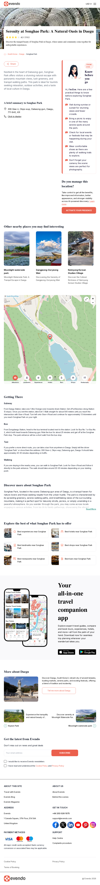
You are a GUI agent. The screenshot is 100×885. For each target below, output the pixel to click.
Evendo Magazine (12, 802)
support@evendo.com (62, 818)
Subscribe (64, 753)
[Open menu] (94, 4)
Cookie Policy (42, 766)
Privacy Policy (58, 766)
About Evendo (58, 792)
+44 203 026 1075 (61, 813)
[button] (50, 337)
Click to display (14, 116)
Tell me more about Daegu (59, 690)
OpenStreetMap (12, 296)
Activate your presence (79, 210)
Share (13, 64)
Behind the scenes (60, 797)
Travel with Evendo (12, 792)
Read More (91, 509)
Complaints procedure (62, 843)
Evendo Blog (9, 797)
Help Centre (57, 838)
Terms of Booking (11, 867)
